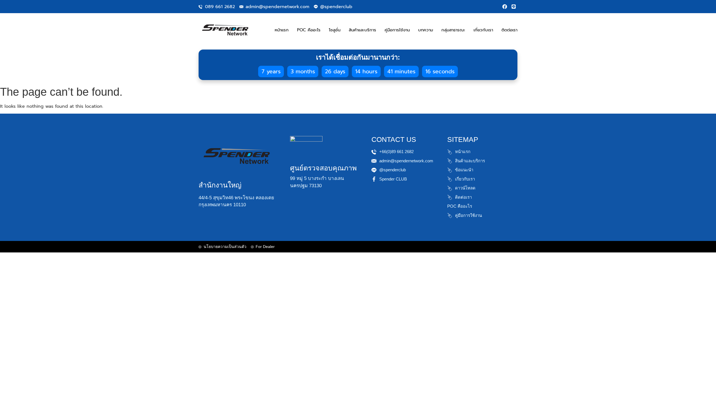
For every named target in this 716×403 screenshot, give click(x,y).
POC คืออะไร (309, 30)
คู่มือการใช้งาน (397, 30)
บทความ (425, 30)
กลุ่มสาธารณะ (453, 30)
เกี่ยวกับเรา (483, 30)
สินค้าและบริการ (362, 30)
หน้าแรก (282, 30)
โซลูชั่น (334, 30)
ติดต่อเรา (509, 30)
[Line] (513, 6)
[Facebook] (504, 6)
